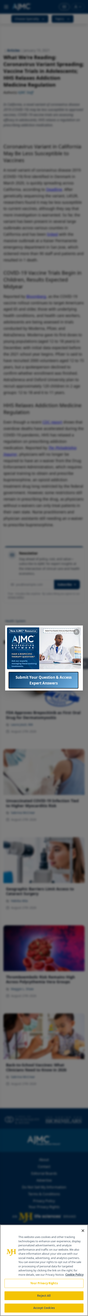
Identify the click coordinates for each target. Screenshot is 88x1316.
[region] (44, 1270)
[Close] (83, 1230)
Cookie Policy (74, 1275)
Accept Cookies (44, 1308)
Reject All (44, 1296)
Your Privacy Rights (43, 1283)
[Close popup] (76, 632)
